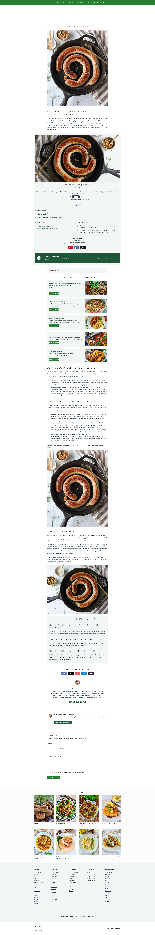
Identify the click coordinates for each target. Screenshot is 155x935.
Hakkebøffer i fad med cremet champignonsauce (88, 824)
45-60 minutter (91, 878)
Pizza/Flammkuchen (39, 893)
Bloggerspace (116, 928)
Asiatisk (107, 874)
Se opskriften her (54, 293)
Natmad (53, 878)
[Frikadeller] (44, 808)
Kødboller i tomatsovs (56, 351)
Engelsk (107, 878)
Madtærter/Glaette (39, 882)
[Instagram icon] (77, 702)
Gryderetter (37, 885)
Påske (71, 887)
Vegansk (53, 897)
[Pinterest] (100, 2)
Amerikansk (108, 872)
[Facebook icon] (70, 702)
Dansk (107, 876)
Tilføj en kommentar (55, 756)
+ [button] (78, 197)
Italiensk (107, 887)
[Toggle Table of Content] (104, 270)
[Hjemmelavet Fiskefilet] (112, 808)
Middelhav (108, 893)
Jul (70, 885)
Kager (35, 887)
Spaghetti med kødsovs (56, 318)
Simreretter (37, 897)
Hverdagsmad (73, 882)
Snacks (36, 899)
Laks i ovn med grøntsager (57, 301)
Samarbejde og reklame (76, 2)
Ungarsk (107, 901)
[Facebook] (94, 2)
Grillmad (71, 880)
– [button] (73, 197)
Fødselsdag (72, 876)
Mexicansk (108, 891)
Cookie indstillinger (38, 930)
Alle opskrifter (38, 872)
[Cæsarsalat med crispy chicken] (112, 842)
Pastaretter (37, 891)
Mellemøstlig (108, 889)
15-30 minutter (91, 874)
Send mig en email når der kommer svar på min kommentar (67, 772)
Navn (50, 743)
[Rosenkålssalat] (66, 808)
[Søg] (106, 2)
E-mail (82, 743)
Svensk (107, 897)
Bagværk (36, 874)
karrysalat (71, 546)
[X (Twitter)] (71, 673)
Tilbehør (36, 903)
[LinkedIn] (84, 673)
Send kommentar (53, 777)
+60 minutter (91, 880)
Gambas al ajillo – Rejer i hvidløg (41, 857)
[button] (74, 187)
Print (84, 247)
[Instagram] (97, 2)
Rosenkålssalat (61, 823)
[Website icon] (74, 702)
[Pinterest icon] (81, 702)
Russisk (107, 895)
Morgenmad (54, 872)
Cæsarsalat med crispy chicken (111, 857)
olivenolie (45, 228)
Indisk (107, 885)
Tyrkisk (107, 899)
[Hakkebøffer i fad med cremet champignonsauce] (89, 808)
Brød (35, 878)
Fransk (107, 880)
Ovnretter (36, 889)
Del (78, 247)
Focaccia (36, 880)
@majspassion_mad (64, 258)
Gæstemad (72, 878)
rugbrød (60, 546)
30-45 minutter (91, 876)
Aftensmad (54, 876)
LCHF (53, 895)
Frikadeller (37, 823)
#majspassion (79, 258)
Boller (35, 876)
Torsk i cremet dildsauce (86, 857)
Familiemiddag (73, 872)
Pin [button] (71, 247)
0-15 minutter (91, 872)
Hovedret (54, 887)
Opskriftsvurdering (52, 749)
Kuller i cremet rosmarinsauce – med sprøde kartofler (66, 857)
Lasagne (51, 335)
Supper (36, 901)
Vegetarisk (54, 899)
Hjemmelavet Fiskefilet (109, 823)
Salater (36, 895)
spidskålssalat (91, 557)
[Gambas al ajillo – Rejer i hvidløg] (44, 842)
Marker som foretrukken (63, 722)
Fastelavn (72, 874)
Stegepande (42, 214)
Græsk (107, 882)
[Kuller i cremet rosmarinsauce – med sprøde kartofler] (66, 842)
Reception (72, 889)
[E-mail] (103, 2)
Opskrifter (60, 2)
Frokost (53, 874)
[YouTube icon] (84, 702)
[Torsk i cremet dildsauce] (89, 842)
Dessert (53, 889)
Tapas (71, 891)
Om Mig (88, 2)
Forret (53, 885)
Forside (52, 2)
